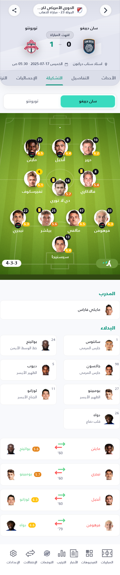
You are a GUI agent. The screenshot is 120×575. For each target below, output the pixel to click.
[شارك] (14, 10)
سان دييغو (88, 101)
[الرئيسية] (106, 10)
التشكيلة (54, 78)
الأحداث (109, 78)
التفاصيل (80, 78)
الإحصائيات (26, 78)
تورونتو (32, 101)
